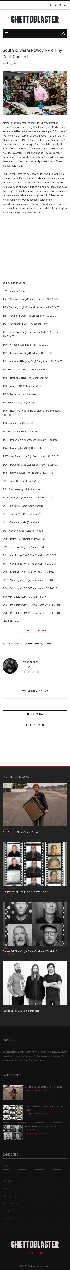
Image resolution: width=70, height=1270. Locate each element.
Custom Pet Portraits (12, 750)
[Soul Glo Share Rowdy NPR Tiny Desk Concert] (35, 95)
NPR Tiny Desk (35, 643)
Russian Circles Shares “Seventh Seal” (21, 1011)
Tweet (43, 630)
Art (4, 1173)
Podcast (7, 1181)
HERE (20, 165)
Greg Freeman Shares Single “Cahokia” (21, 832)
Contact (6, 1218)
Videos (5, 829)
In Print (6, 1211)
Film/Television (10, 1196)
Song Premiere (9, 888)
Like (27, 630)
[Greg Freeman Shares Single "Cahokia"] (35, 805)
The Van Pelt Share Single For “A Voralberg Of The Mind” (30, 951)
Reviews (7, 1188)
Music (5, 1165)
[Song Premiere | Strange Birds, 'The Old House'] (35, 864)
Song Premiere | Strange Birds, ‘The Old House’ (25, 891)
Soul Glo (47, 643)
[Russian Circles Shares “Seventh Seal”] (35, 983)
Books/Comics (10, 1203)
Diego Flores (12, 643)
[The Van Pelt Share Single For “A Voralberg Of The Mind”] (35, 924)
